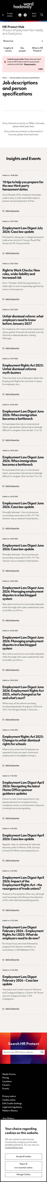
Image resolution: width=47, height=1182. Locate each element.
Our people (22, 49)
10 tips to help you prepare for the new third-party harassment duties (23, 186)
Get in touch (34, 15)
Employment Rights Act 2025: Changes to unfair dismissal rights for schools (23, 741)
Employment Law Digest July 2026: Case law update (22, 230)
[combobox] (23, 41)
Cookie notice (9, 1100)
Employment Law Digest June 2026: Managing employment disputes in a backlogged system (23, 593)
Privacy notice (9, 1096)
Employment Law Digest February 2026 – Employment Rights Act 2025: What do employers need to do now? (23, 933)
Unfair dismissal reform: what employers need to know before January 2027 (23, 320)
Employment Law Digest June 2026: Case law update (23, 505)
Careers (6, 1085)
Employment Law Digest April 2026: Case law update (23, 837)
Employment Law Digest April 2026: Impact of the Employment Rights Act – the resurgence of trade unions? (23, 883)
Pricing (5, 1078)
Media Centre (9, 1074)
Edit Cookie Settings (12, 1104)
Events (5, 1089)
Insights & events (8, 49)
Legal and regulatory (12, 1107)
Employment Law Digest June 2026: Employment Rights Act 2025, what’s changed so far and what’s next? (23, 693)
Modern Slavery (10, 1111)
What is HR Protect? (37, 49)
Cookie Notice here (14, 1148)
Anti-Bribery (8, 1119)
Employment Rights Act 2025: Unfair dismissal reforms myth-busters (23, 369)
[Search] (42, 15)
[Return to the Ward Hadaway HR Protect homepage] (23, 5)
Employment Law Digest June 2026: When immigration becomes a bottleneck (23, 415)
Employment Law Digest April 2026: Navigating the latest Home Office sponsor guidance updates (23, 788)
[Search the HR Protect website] (42, 1052)
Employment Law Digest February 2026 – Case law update (20, 981)
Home (4, 77)
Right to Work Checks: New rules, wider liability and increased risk (21, 274)
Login (40, 69)
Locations (7, 1082)
